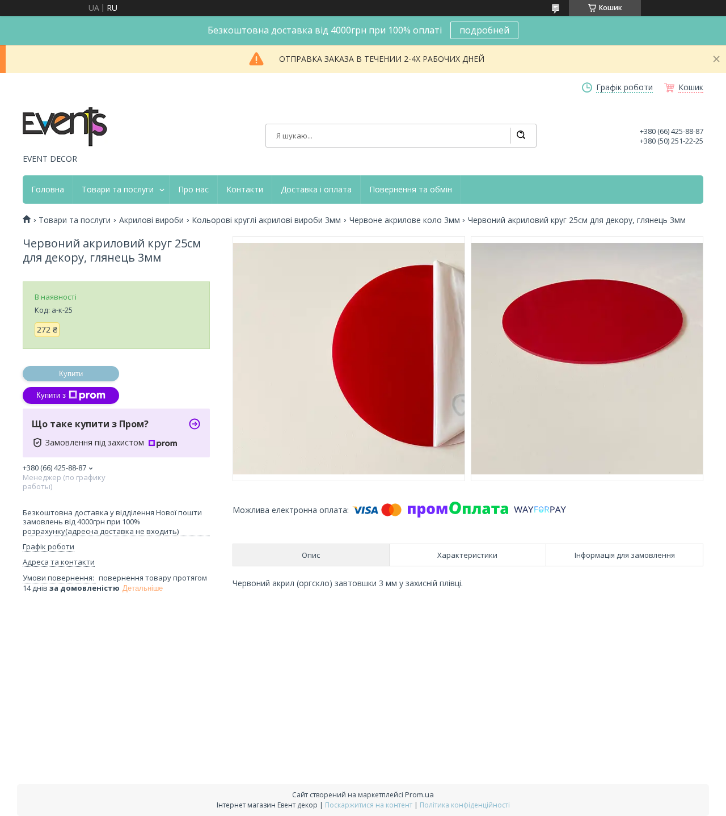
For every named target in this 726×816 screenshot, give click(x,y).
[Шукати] (520, 136)
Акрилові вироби (151, 220)
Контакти (244, 189)
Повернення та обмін (410, 189)
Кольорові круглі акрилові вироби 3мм (266, 220)
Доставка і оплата (316, 189)
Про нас (193, 189)
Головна (47, 189)
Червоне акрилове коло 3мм (404, 220)
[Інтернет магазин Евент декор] (65, 127)
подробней (484, 30)
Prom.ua (419, 794)
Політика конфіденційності (465, 805)
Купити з (51, 395)
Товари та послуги (118, 189)
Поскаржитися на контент (368, 805)
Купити (71, 373)
